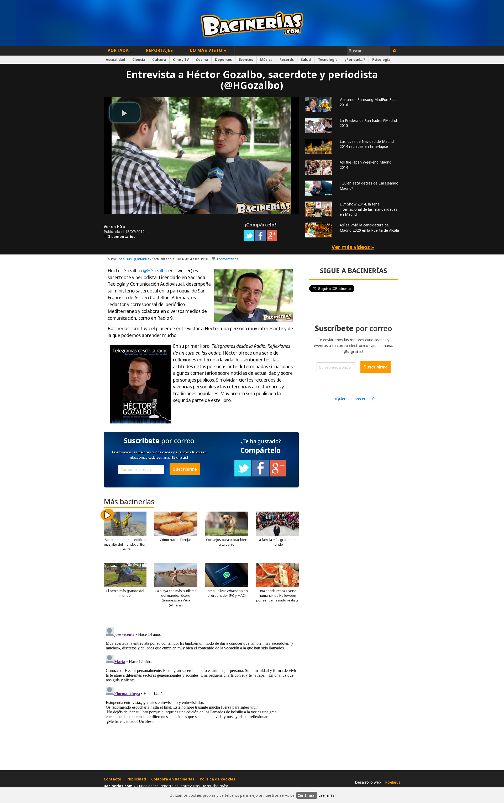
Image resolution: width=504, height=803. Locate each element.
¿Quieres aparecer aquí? (354, 398)
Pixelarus (392, 782)
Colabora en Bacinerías (173, 779)
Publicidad (136, 779)
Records (287, 59)
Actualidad (115, 59)
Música (266, 59)
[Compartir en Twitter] (249, 239)
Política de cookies (217, 779)
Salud (306, 59)
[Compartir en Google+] (272, 239)
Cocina (202, 59)
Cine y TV (181, 59)
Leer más (326, 795)
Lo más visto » (208, 50)
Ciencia (138, 59)
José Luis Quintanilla (133, 259)
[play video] (124, 112)
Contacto (112, 779)
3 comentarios (121, 236)
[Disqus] (201, 690)
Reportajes (159, 50)
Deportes (223, 59)
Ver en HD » (114, 226)
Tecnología (328, 59)
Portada (118, 50)
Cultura (159, 59)
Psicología (381, 59)
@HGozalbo (155, 271)
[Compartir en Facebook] (260, 239)
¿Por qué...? (355, 59)
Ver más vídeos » (353, 247)
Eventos (246, 59)
